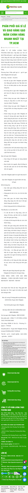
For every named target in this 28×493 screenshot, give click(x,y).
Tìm (25, 13)
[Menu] (2, 12)
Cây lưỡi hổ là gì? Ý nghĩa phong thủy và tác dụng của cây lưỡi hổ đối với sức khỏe (14, 348)
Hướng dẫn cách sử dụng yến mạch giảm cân (13, 350)
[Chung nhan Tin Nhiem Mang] (17, 473)
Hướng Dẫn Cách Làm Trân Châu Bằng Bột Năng (14, 352)
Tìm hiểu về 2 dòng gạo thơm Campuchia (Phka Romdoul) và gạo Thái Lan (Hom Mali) (14, 357)
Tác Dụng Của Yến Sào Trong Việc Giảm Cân (13, 351)
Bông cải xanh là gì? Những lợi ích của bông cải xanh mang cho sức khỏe (14, 343)
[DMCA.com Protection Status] (10, 473)
